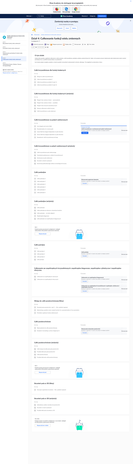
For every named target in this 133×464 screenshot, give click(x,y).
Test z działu (37, 418)
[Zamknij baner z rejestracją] (130, 20)
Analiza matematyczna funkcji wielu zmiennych (51, 34)
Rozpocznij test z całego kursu (10, 72)
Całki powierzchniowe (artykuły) (46, 343)
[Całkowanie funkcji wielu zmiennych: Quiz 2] (46, 47)
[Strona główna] (31, 35)
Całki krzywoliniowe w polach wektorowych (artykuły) (54, 146)
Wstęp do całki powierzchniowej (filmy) (49, 301)
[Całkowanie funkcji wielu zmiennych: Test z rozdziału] (48, 47)
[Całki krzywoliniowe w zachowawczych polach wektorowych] (32, 47)
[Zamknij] (131, 1)
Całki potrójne (39, 245)
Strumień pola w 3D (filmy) (44, 383)
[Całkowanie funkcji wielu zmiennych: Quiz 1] (36, 47)
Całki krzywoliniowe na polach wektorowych (51, 120)
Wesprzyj (84, 16)
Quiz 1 (36, 227)
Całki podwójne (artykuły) (44, 201)
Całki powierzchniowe (42, 322)
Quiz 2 (36, 365)
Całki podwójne (40, 172)
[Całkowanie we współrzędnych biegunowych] (40, 47)
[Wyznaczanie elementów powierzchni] (44, 47)
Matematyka (36, 34)
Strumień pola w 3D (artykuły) (45, 398)
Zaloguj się (92, 16)
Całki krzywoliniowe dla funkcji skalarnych (50, 70)
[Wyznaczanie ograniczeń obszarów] (34, 47)
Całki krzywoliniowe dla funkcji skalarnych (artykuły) (54, 94)
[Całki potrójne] (38, 47)
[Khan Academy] (66, 16)
